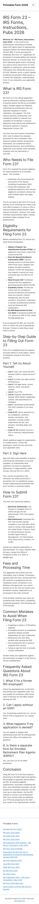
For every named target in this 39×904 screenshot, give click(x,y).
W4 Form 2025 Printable (12, 849)
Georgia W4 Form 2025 (12, 829)
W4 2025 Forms (9, 874)
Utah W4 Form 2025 (11, 864)
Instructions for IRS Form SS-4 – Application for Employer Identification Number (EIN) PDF (18, 854)
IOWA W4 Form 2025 (11, 867)
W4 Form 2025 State (11, 839)
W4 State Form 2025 (11, 836)
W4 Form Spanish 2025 (12, 861)
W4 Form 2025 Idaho (11, 833)
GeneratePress (19, 901)
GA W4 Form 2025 (10, 871)
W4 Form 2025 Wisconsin (13, 883)
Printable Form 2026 (15, 4)
